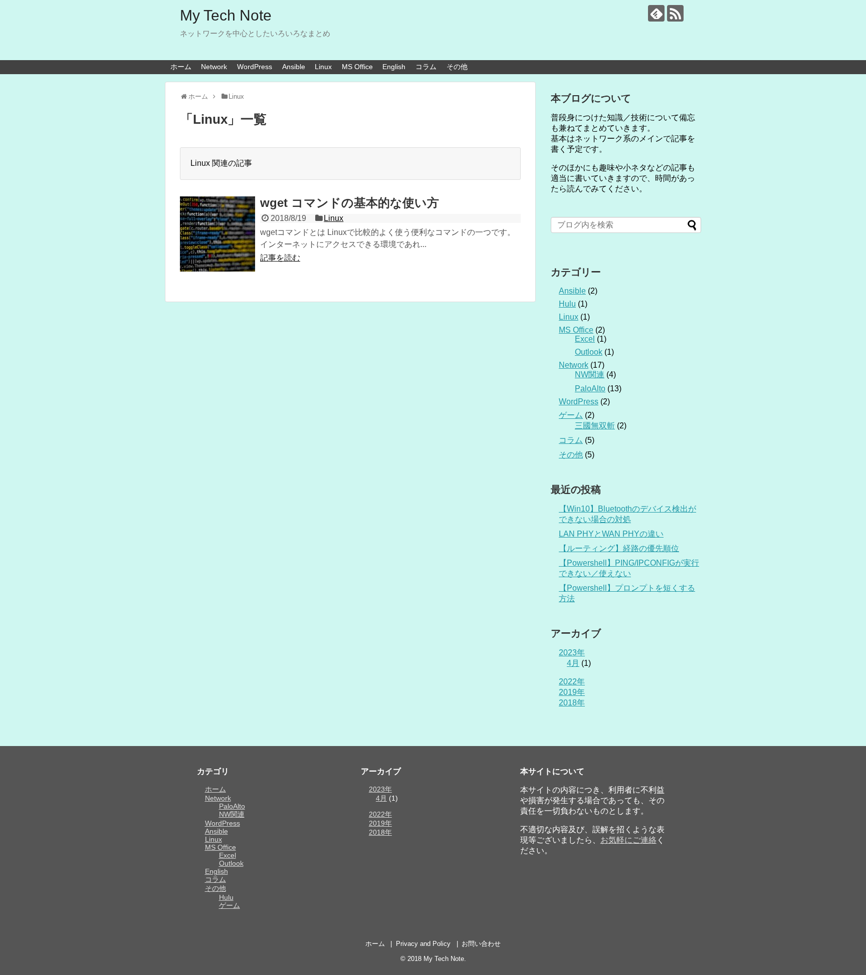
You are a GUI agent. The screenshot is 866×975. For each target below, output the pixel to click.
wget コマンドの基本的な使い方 (349, 202)
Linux (323, 67)
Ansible (293, 67)
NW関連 (589, 374)
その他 (457, 67)
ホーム (180, 67)
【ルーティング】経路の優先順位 (619, 548)
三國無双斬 (595, 425)
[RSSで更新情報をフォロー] (675, 13)
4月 (573, 663)
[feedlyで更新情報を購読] (656, 13)
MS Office (357, 67)
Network (214, 67)
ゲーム (571, 415)
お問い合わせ (481, 943)
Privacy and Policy (423, 943)
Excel (585, 339)
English (393, 67)
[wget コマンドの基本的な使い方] (217, 234)
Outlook (588, 352)
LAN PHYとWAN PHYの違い (611, 534)
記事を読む (280, 258)
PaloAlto (590, 388)
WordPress (254, 67)
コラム (426, 67)
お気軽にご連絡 (628, 840)
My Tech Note (226, 15)
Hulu (567, 304)
